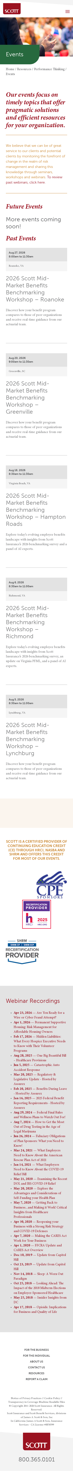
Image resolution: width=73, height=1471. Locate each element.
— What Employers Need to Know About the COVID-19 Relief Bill (38, 1169)
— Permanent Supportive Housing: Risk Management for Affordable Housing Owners (40, 1027)
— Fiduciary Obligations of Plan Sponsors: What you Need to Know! (39, 1141)
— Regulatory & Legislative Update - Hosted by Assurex (35, 1079)
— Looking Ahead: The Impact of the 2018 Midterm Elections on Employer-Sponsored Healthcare (40, 1288)
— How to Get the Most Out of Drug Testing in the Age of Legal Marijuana (39, 1127)
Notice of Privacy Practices (26, 1398)
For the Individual (36, 1355)
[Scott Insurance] (12, 8)
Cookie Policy (52, 1398)
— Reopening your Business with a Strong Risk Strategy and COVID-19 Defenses (38, 1226)
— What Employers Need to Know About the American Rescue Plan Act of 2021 (38, 1155)
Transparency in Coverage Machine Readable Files (36, 1402)
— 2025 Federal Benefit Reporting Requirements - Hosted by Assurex (39, 1103)
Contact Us (36, 1367)
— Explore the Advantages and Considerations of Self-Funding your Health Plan (37, 1193)
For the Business (36, 1349)
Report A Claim (36, 1379)
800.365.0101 (36, 1459)
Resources (36, 1373)
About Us (36, 1361)
